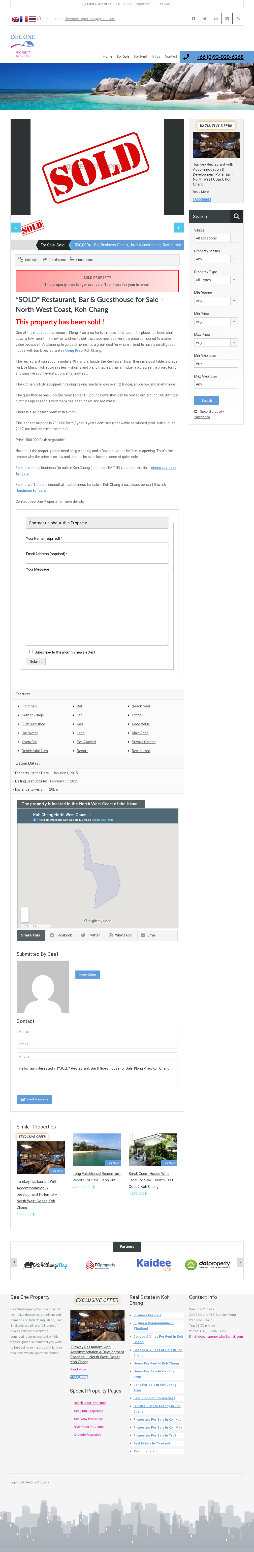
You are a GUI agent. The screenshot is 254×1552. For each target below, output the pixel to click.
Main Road (140, 733)
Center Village (33, 715)
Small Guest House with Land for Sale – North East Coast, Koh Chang (151, 1180)
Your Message (37, 569)
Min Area (206, 355)
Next (175, 167)
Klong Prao (73, 350)
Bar (79, 706)
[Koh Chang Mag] (46, 1265)
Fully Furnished (33, 724)
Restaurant (141, 751)
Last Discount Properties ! (154, 1398)
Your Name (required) (44, 539)
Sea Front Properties (88, 1411)
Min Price (201, 314)
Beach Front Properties (90, 1403)
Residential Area (35, 751)
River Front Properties (89, 1427)
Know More (87, 974)
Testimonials (143, 1451)
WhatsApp (123, 935)
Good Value (141, 724)
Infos (156, 56)
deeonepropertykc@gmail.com (90, 18)
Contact (171, 56)
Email (152, 935)
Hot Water (30, 733)
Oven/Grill (29, 742)
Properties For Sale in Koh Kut (157, 1419)
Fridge (137, 715)
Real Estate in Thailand (151, 1443)
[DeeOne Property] (22, 48)
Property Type (205, 272)
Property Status (207, 251)
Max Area (206, 376)
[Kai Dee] (153, 1265)
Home (107, 56)
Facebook (64, 935)
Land (81, 733)
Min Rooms (203, 293)
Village (199, 230)
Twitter (94, 935)
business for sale (31, 491)
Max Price (202, 335)
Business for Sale (147, 1315)
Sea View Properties (88, 1419)
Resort (82, 751)
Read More (201, 192)
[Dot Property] (207, 1265)
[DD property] (100, 1265)
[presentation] (14, 1262)
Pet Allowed (86, 742)
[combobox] (216, 238)
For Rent (140, 56)
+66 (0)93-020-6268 (220, 57)
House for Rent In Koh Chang (156, 1363)
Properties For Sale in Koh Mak (157, 1427)
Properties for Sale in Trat (154, 1435)
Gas (80, 724)
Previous (20, 167)
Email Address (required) (46, 554)
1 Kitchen (29, 706)
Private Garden (144, 742)
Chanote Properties (87, 1434)
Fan (80, 715)
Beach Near (141, 706)
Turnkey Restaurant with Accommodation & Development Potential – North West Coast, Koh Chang (37, 1194)
